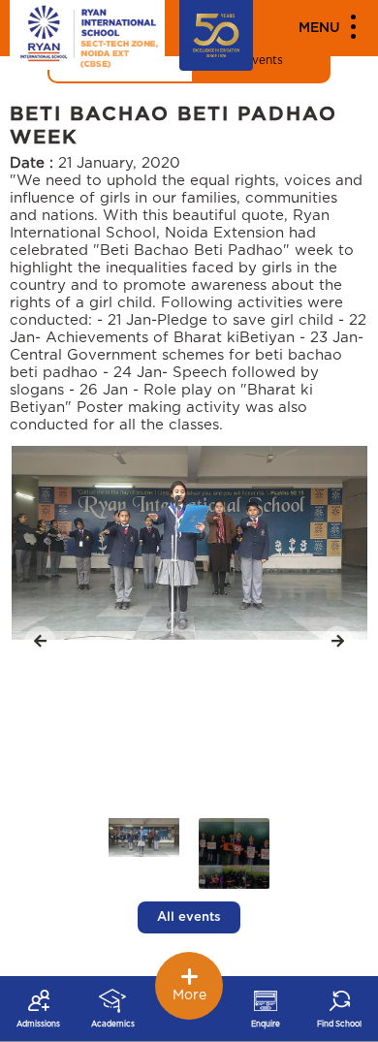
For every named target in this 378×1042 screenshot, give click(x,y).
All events (189, 917)
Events (263, 60)
